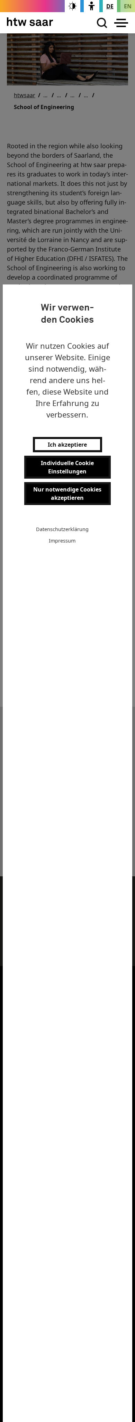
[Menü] (121, 23)
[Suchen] (100, 23)
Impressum (62, 540)
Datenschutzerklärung (62, 529)
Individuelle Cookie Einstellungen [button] (67, 467)
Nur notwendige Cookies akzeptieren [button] (67, 494)
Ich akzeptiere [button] (67, 444)
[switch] (72, 6)
